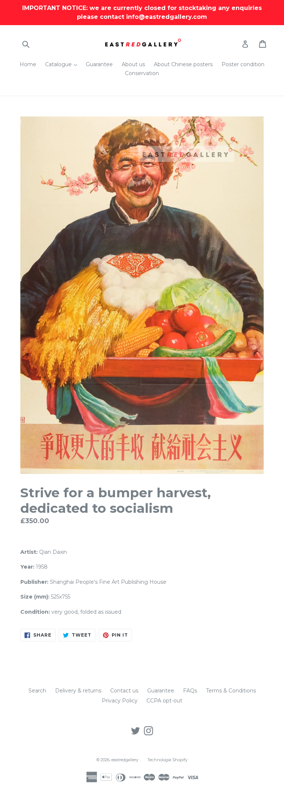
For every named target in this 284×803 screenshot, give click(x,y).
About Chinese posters (183, 64)
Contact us (124, 690)
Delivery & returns (78, 690)
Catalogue (63, 64)
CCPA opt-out (164, 700)
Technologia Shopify (167, 759)
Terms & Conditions (231, 690)
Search (37, 690)
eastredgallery (124, 759)
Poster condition (243, 64)
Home (28, 64)
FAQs (190, 690)
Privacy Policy (120, 700)
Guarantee (99, 64)
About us (133, 64)
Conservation (142, 73)
